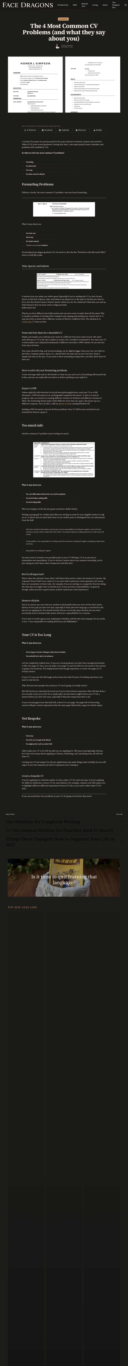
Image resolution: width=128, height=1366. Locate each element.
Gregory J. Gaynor (67, 45)
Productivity (63, 19)
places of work (65, 404)
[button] (119, 814)
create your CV (28, 322)
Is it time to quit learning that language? (64, 878)
